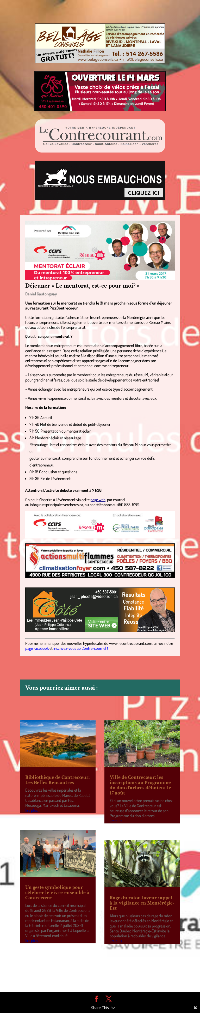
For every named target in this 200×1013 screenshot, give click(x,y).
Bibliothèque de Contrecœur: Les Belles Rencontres (57, 780)
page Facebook (37, 648)
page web (97, 499)
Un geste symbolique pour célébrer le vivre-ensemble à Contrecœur (57, 892)
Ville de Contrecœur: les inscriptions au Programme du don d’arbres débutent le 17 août (140, 785)
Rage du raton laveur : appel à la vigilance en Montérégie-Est (142, 903)
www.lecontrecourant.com (130, 643)
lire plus (31, 810)
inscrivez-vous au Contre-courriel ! (80, 648)
